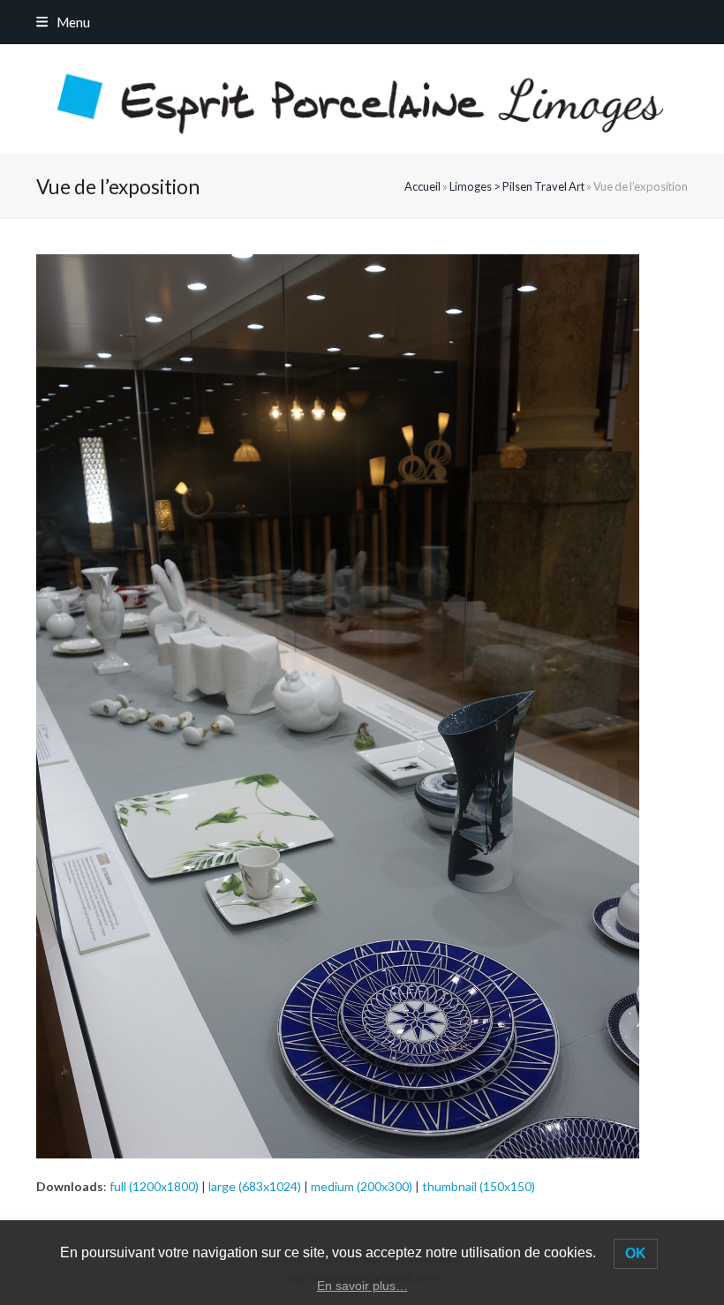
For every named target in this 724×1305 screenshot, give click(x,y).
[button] (63, 22)
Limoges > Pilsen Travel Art (516, 186)
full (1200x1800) (154, 1186)
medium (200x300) (361, 1186)
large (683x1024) (254, 1186)
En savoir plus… (362, 1286)
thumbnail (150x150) (478, 1186)
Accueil (422, 186)
